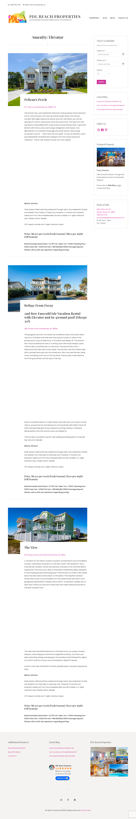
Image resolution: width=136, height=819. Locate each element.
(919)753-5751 (102, 215)
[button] (103, 755)
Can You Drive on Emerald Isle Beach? (111, 105)
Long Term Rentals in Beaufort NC (109, 101)
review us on (61, 778)
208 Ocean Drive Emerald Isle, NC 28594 (41, 328)
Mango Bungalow (103, 170)
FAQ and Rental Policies (16, 748)
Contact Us (12, 756)
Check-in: (101, 51)
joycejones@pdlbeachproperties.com (111, 218)
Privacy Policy (86, 810)
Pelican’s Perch (35, 99)
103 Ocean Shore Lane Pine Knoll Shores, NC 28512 (44, 555)
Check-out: (101, 60)
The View (31, 547)
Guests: (99, 70)
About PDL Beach (14, 752)
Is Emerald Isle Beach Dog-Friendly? (110, 109)
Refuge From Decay (38, 305)
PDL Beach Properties (55, 16)
